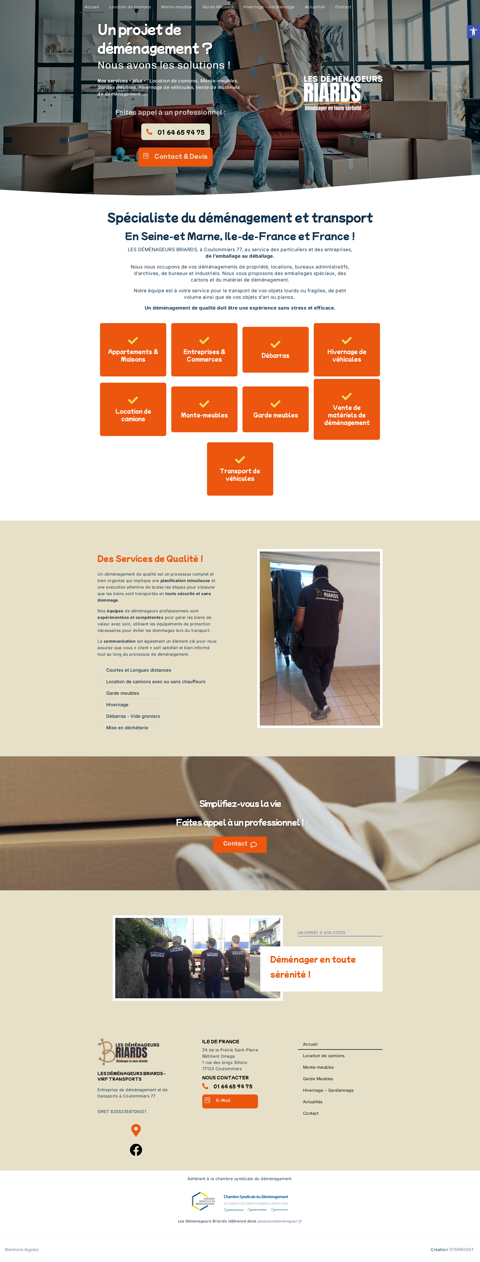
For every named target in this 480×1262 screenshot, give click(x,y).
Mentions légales (21, 1249)
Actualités (315, 7)
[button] (473, 31)
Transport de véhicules (240, 474)
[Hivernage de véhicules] (347, 341)
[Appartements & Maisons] (133, 341)
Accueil (91, 7)
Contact (343, 7)
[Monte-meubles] (205, 404)
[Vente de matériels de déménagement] (347, 396)
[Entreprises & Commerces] (205, 341)
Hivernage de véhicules (346, 355)
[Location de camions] (133, 400)
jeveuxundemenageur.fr (280, 1221)
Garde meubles (275, 414)
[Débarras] (276, 344)
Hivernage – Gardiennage (269, 7)
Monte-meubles (176, 7)
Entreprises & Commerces (205, 355)
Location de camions (130, 7)
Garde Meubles (218, 7)
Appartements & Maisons (133, 355)
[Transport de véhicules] (240, 460)
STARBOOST (461, 1249)
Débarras (276, 355)
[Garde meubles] (276, 404)
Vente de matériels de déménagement (347, 414)
